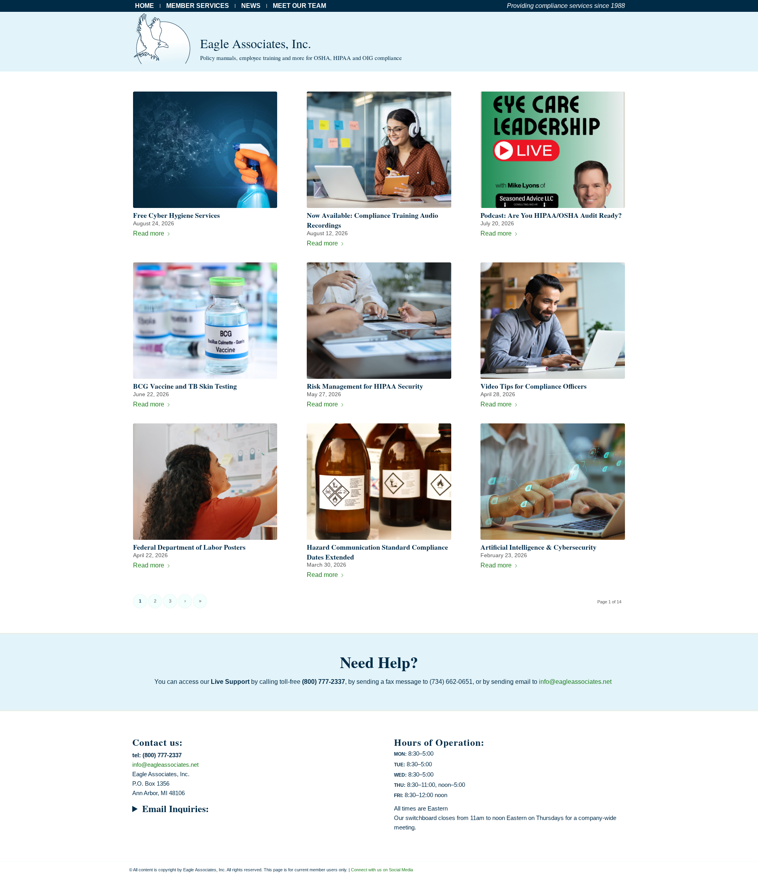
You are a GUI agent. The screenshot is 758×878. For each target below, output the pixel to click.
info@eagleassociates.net (575, 681)
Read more (148, 233)
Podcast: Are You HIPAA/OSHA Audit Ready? (551, 215)
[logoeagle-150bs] (162, 41)
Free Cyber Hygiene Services (176, 215)
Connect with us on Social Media (382, 869)
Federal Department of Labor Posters (189, 547)
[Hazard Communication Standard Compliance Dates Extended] (379, 481)
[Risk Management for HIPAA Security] (379, 320)
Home (144, 5)
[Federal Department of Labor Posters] (205, 481)
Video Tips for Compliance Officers (533, 386)
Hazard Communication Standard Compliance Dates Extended (377, 552)
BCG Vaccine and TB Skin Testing (185, 386)
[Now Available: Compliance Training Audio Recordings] (379, 150)
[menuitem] (146, 6)
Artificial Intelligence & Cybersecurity (538, 547)
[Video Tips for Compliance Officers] (552, 320)
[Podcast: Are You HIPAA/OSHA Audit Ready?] (552, 150)
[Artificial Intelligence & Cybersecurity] (552, 481)
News (251, 5)
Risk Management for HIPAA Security (365, 386)
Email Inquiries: (175, 808)
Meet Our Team (299, 5)
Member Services (197, 5)
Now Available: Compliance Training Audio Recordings (372, 220)
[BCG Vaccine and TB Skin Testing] (205, 320)
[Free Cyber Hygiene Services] (205, 150)
